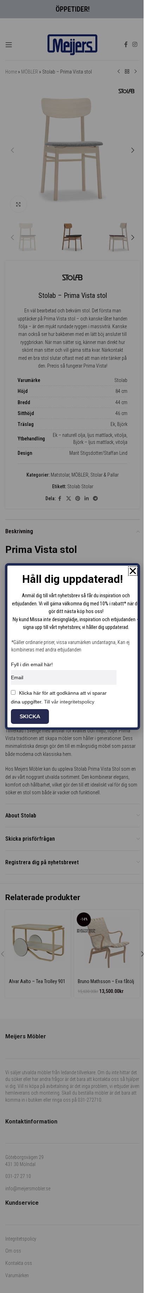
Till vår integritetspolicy (69, 702)
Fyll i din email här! (32, 664)
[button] (132, 571)
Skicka (30, 716)
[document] (72, 646)
